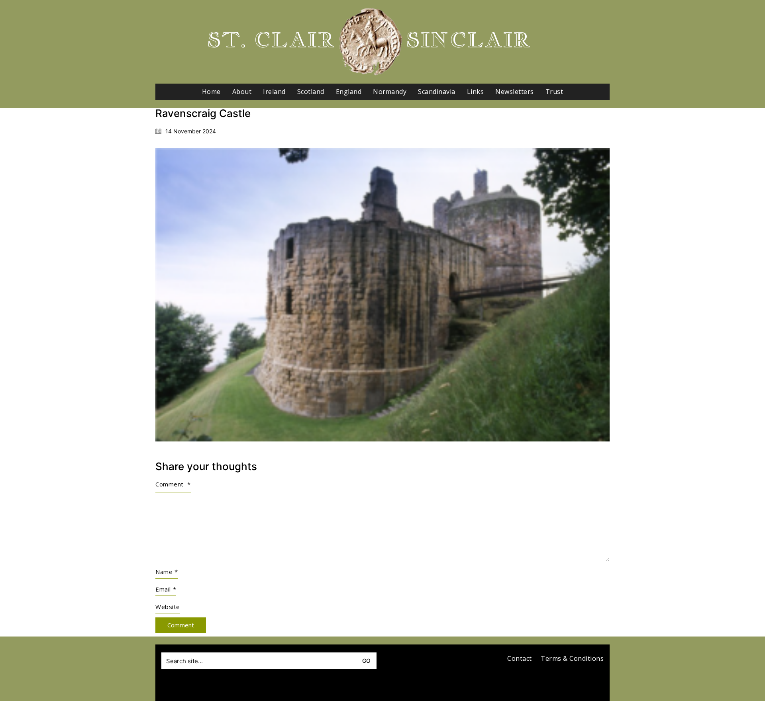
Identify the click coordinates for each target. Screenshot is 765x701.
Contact (519, 658)
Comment (173, 484)
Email (165, 589)
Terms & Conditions (572, 658)
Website (167, 607)
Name (166, 572)
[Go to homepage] (370, 42)
